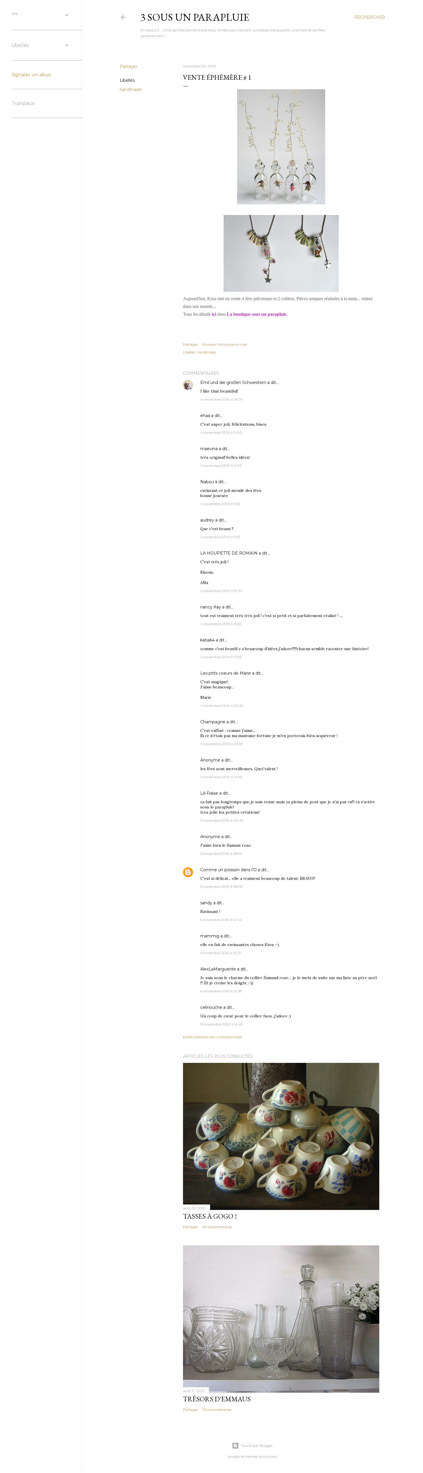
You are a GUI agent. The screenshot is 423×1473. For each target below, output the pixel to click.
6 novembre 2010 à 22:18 (221, 991)
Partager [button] (129, 66)
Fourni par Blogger (257, 1445)
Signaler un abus (31, 74)
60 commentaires (217, 1227)
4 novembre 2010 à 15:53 (220, 624)
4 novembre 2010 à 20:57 (221, 744)
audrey (207, 520)
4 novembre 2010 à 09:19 (221, 399)
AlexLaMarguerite (218, 969)
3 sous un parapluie (194, 17)
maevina (209, 448)
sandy (206, 902)
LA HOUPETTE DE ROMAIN (229, 553)
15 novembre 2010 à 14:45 (221, 1024)
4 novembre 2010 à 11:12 (220, 504)
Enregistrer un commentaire (212, 1037)
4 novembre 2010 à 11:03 (220, 465)
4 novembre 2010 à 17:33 (221, 657)
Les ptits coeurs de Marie (225, 673)
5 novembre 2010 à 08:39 (221, 886)
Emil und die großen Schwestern (233, 382)
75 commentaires (216, 1409)
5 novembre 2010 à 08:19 (221, 853)
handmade (131, 89)
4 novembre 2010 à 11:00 (221, 432)
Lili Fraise (209, 793)
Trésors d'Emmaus (217, 1398)
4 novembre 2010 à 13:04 (221, 591)
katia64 (207, 640)
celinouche (211, 1007)
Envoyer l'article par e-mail (224, 344)
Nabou (207, 481)
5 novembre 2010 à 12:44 (221, 920)
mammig (209, 936)
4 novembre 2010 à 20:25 (221, 705)
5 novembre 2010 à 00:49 (221, 820)
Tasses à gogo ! (210, 1216)
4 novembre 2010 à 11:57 (220, 537)
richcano (270, 1456)
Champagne (212, 721)
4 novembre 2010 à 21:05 (221, 777)
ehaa (205, 415)
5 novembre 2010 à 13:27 (220, 953)
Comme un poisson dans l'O (228, 869)
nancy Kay (210, 607)
